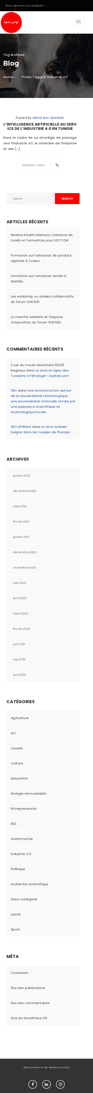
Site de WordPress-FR (29, 1018)
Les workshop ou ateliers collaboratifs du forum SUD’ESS (42, 299)
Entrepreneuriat (24, 808)
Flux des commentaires (30, 1003)
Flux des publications (28, 988)
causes (17, 748)
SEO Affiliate (21, 426)
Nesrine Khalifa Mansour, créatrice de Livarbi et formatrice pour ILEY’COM (42, 238)
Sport (15, 929)
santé (16, 914)
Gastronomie (22, 838)
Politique (18, 869)
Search (67, 198)
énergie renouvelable (28, 793)
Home (8, 77)
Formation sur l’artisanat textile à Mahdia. (38, 278)
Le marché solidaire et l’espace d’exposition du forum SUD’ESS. (37, 319)
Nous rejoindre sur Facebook (24, 5)
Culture (17, 763)
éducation (19, 778)
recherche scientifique (29, 884)
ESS (13, 823)
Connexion (20, 972)
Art (13, 733)
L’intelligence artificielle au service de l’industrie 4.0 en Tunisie (40, 126)
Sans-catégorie (24, 899)
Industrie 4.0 (21, 854)
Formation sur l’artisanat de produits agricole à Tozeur (41, 258)
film (14, 390)
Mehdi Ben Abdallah (48, 118)
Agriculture (20, 718)
